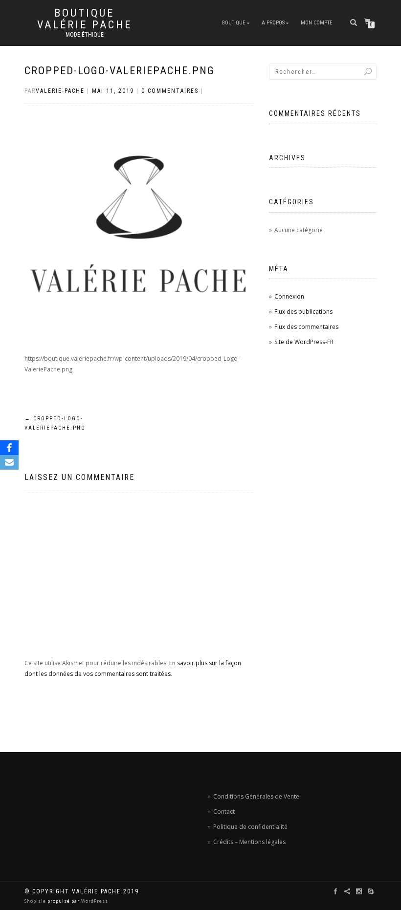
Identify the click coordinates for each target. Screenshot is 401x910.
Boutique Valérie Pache (84, 19)
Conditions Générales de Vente (256, 796)
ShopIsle (35, 901)
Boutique (233, 23)
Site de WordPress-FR (304, 342)
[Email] (9, 462)
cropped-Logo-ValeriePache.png (119, 71)
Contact (224, 811)
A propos (273, 23)
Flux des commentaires (306, 327)
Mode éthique (85, 34)
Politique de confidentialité (250, 827)
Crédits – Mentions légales (249, 842)
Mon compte (317, 23)
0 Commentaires (170, 90)
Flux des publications (303, 311)
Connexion (289, 296)
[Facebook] (9, 447)
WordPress (94, 901)
